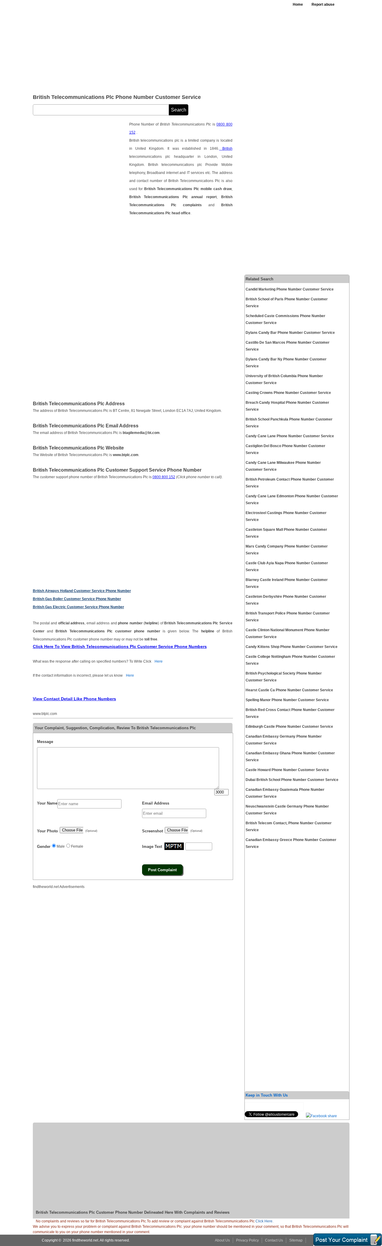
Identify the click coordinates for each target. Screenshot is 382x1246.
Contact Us (274, 1240)
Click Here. (264, 1221)
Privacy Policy (247, 1240)
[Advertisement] (178, 45)
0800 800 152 (164, 477)
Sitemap (296, 1240)
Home (298, 4)
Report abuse (323, 4)
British (225, 148)
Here (159, 661)
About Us (222, 1240)
